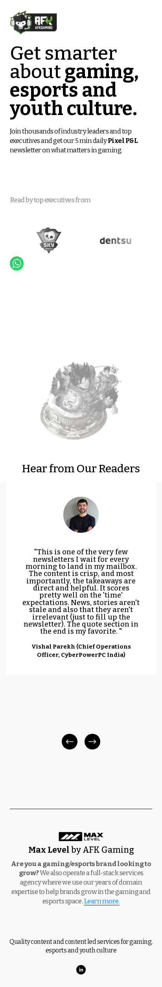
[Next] (92, 741)
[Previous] (69, 741)
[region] (81, 616)
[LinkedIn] (81, 969)
